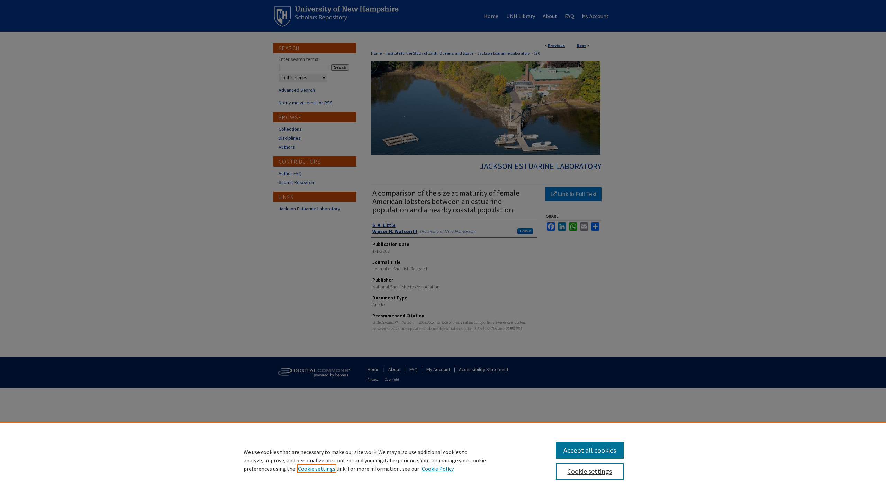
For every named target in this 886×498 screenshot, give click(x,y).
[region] (443, 460)
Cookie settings (316, 468)
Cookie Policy (438, 468)
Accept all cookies (589, 450)
